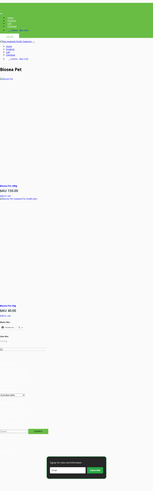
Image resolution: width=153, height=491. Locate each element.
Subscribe (95, 470)
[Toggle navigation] (1, 13)
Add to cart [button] (5, 195)
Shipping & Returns (9, 416)
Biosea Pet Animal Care (11, 411)
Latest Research (8, 382)
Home (10, 17)
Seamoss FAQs (7, 385)
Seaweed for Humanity (11, 408)
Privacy (3, 419)
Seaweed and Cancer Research (15, 377)
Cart (9, 23)
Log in (9, 36)
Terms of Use (6, 422)
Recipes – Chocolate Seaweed (14, 374)
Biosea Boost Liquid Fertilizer (14, 413)
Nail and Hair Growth (10, 380)
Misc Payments (7, 425)
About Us (4, 450)
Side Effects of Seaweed (11, 371)
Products (11, 20)
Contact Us (5, 452)
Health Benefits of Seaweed (13, 368)
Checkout (12, 26)
